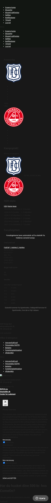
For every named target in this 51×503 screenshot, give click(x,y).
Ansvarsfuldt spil (11, 343)
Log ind (8, 23)
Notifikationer (10, 18)
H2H (5, 206)
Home (10, 206)
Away (14, 206)
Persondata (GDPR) (12, 345)
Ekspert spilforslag (12, 13)
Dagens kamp (10, 7)
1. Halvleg (13, 247)
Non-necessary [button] (8, 460)
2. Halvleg (20, 247)
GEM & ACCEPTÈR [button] (9, 478)
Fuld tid (6, 247)
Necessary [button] (7, 440)
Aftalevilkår (9, 353)
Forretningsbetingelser (13, 350)
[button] (25, 27)
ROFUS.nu (4, 389)
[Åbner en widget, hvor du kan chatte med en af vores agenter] (40, 498)
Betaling (8, 348)
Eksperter (8, 10)
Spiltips (8, 15)
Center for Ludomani (7, 394)
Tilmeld (8, 20)
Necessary (10, 442)
